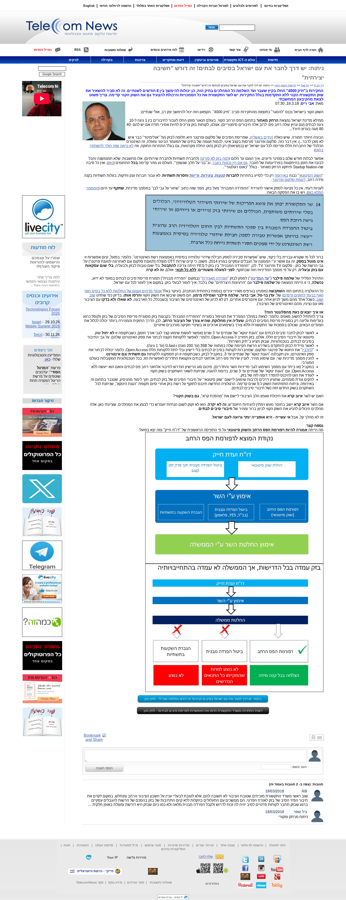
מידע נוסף (115, 882)
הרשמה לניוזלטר (252, 845)
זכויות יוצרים (205, 845)
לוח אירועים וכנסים (164, 50)
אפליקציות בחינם (173, 849)
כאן (110, 163)
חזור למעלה (277, 845)
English (89, 6)
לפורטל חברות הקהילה (212, 6)
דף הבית (319, 85)
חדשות (305, 85)
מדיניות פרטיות (178, 845)
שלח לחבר (205, 857)
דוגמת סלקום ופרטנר (289, 180)
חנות (67, 845)
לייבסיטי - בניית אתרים (170, 897)
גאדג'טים (212, 883)
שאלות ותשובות (161, 882)
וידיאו (201, 50)
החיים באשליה (261, 137)
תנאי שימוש (153, 845)
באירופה (281, 175)
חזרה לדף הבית (305, 50)
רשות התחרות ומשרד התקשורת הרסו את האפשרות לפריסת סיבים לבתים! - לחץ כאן (203, 710)
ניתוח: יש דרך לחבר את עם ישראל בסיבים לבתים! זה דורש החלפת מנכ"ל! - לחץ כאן (203, 699)
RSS (77, 50)
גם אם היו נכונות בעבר (230, 163)
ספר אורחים (135, 882)
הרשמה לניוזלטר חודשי (115, 6)
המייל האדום (183, 6)
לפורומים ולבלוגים (245, 6)
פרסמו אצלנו (104, 845)
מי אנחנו (266, 50)
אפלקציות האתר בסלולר (152, 6)
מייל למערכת (129, 845)
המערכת (83, 845)
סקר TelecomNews (89, 882)
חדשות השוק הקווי (285, 85)
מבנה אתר (227, 845)
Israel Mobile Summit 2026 (42, 320)
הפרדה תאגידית (214, 278)
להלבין (307, 350)
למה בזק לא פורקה (214, 159)
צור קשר (235, 50)
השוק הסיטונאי (310, 175)
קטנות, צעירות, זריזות (207, 175)
